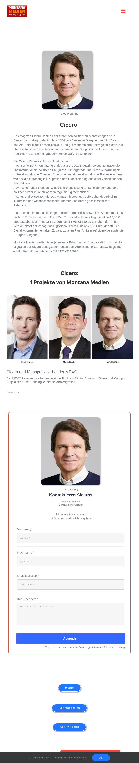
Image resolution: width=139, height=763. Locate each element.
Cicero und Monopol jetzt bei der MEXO (41, 372)
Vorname (24, 529)
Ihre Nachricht (27, 599)
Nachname (25, 552)
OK (101, 757)
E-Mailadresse (28, 576)
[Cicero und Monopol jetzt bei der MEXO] (69, 329)
